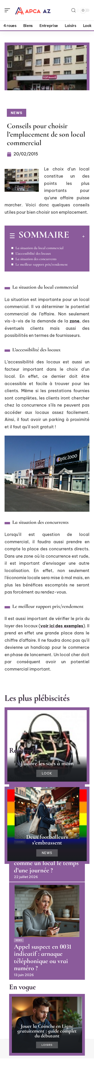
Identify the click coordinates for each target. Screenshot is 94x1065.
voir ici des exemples (61, 625)
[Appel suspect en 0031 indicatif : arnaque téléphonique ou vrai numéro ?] (47, 911)
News (16, 113)
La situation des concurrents (36, 259)
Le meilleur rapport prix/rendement (42, 264)
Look (47, 773)
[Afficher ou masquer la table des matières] (77, 236)
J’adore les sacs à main (47, 763)
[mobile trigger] (8, 10)
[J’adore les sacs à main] (47, 746)
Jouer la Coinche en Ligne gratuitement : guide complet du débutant (47, 1031)
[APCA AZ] (32, 10)
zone (74, 321)
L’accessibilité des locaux (33, 253)
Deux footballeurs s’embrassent (47, 839)
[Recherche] (73, 10)
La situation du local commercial (39, 248)
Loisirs (47, 1045)
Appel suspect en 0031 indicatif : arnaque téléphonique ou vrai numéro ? (42, 957)
